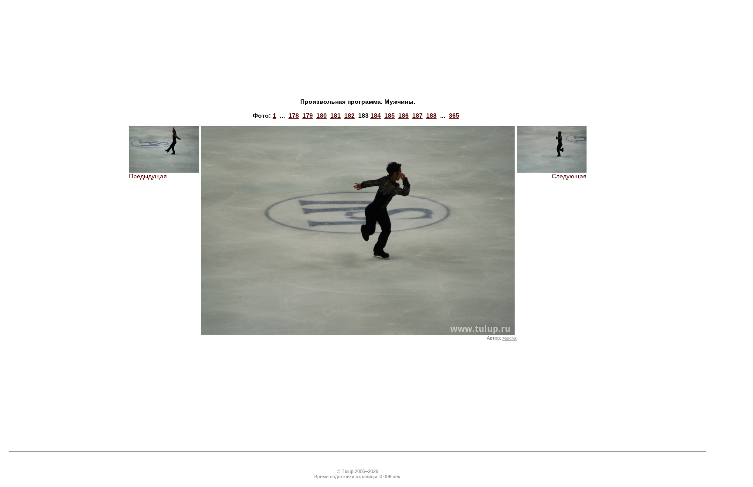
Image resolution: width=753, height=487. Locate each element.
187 (417, 115)
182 (349, 115)
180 (321, 115)
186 (403, 115)
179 (307, 115)
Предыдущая (148, 176)
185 (389, 115)
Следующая (569, 176)
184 (375, 115)
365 (454, 115)
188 (431, 115)
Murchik (509, 338)
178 (293, 115)
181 (335, 115)
